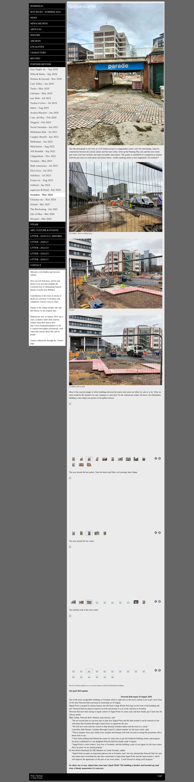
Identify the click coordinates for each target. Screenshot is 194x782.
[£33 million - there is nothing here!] (115, 197)
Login (159, 776)
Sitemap (39, 776)
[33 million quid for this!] (115, 350)
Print (33, 776)
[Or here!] (115, 274)
